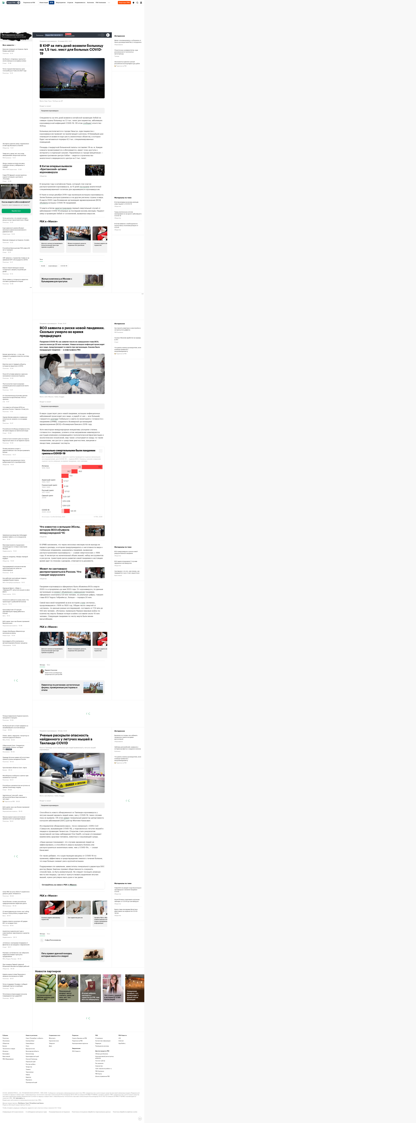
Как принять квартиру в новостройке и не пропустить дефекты (127, 329)
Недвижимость (7, 551)
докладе (54, 418)
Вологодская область (32, 1071)
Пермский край (30, 1081)
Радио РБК (11, 2)
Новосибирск (30, 1063)
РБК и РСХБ (6, 740)
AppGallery (122, 1063)
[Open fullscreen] (100, 451)
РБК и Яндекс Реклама (9, 959)
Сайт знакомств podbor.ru (103, 1088)
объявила (44, 202)
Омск (27, 1065)
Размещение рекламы (102, 1065)
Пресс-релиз (7, 594)
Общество (6, 148)
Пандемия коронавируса (48, 41)
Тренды (116, 56)
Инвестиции (6, 234)
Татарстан (29, 1086)
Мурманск (29, 1099)
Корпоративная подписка (80, 1063)
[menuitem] (29, 2)
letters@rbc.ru (20, 1117)
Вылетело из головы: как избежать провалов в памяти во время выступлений (125, 737)
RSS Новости (76, 1071)
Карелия (28, 1097)
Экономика (6, 752)
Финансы (5, 1071)
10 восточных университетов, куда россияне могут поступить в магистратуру (126, 52)
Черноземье (29, 1091)
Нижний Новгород (31, 1078)
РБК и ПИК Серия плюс (10, 169)
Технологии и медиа (9, 1068)
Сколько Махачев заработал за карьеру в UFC (127, 338)
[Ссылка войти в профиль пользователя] (141, 2)
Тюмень (28, 1089)
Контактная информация (102, 1060)
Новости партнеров (48, 991)
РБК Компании (7, 158)
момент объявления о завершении (69, 591)
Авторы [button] (42, 665)
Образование (7, 645)
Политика (6, 53)
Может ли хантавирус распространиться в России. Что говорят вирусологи (60, 571)
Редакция (98, 1063)
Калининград (30, 1073)
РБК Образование (8, 1078)
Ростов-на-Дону (30, 1084)
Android (121, 1060)
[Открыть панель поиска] (137, 2)
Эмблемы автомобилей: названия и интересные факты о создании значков (127, 747)
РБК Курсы (98, 1093)
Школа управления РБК (102, 1096)
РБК (41, 867)
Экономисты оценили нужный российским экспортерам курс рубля (127, 62)
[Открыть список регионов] (133, 2)
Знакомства (98, 1085)
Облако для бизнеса (101, 1073)
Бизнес (5, 770)
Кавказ (28, 1094)
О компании (99, 1058)
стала (82, 602)
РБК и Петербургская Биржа (11, 582)
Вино (4, 915)
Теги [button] (41, 259)
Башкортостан (30, 1068)
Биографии (6, 1073)
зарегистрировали (63, 207)
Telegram (52, 1063)
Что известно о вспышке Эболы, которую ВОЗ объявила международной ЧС (60, 529)
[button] (133, 2)
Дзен (50, 1065)
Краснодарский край (32, 1076)
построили (84, 186)
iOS (120, 1058)
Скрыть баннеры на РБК (79, 1058)
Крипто (5, 604)
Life (4, 401)
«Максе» (73, 904)
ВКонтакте (52, 1058)
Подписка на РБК (77, 1060)
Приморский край (31, 1102)
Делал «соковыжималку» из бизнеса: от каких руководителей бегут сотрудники (127, 41)
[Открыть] (16, 3)
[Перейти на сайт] (16, 36)
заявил (66, 817)
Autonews (117, 751)
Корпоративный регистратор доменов (104, 1077)
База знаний (118, 575)
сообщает (87, 122)
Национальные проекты (10, 625)
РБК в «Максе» (49, 221)
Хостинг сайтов (100, 1080)
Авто (4, 539)
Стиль (4, 358)
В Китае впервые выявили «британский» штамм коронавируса (56, 169)
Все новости (8, 45)
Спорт (5, 63)
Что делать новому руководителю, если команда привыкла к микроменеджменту (127, 349)
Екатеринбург (30, 1060)
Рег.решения (99, 1083)
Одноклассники (54, 1060)
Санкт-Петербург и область (34, 1058)
